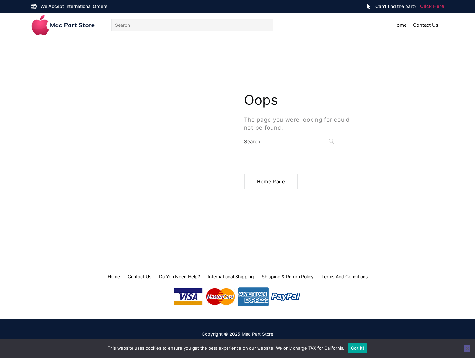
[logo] (63, 25)
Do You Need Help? (179, 276)
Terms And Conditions (345, 276)
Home (400, 25)
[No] (467, 348)
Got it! (357, 348)
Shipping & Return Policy (288, 276)
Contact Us (425, 25)
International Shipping (231, 276)
